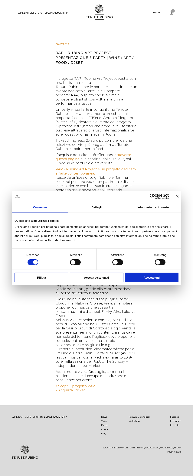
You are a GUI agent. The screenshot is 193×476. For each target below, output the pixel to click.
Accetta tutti (152, 277)
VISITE (33, 13)
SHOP (41, 13)
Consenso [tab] (40, 207)
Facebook (175, 416)
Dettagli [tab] (96, 207)
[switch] (75, 262)
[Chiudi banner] (177, 196)
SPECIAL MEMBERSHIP (56, 13)
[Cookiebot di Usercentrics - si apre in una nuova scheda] (152, 196)
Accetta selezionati (96, 277)
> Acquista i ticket (70, 390)
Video (104, 421)
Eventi (104, 425)
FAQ (103, 433)
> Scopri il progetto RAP (75, 386)
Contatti (105, 429)
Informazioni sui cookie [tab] (152, 207)
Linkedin (174, 425)
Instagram (175, 421)
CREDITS (177, 452)
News (104, 416)
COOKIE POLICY (166, 448)
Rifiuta (41, 277)
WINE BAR (23, 13)
